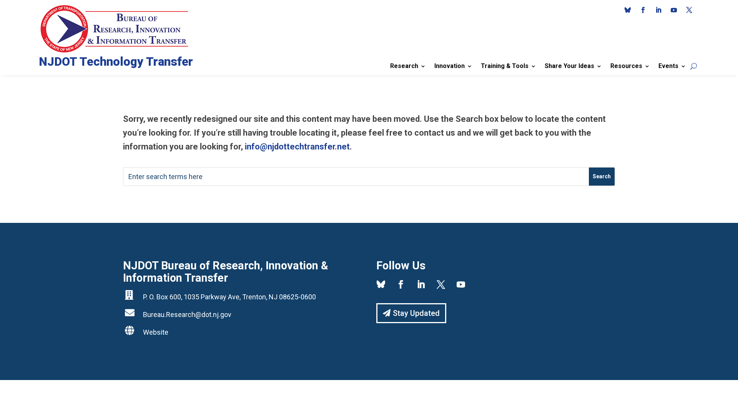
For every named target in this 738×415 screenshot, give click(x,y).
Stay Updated (416, 313)
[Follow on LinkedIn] (658, 10)
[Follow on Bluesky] (628, 10)
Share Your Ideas (569, 66)
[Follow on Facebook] (643, 10)
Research (404, 66)
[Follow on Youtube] (674, 10)
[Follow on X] (689, 10)
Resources (626, 66)
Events (668, 66)
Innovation (449, 66)
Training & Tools (505, 66)
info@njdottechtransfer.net (297, 146)
